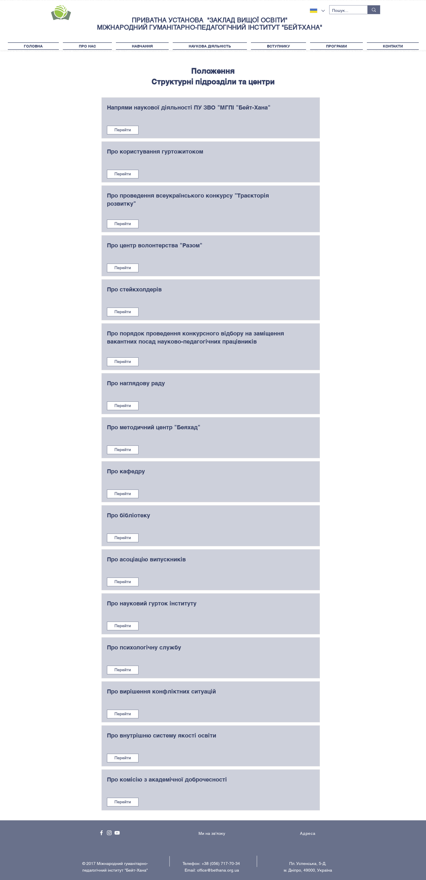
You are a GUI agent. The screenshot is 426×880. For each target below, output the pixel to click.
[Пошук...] (373, 10)
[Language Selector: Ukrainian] (317, 10)
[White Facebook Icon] (101, 833)
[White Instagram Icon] (109, 833)
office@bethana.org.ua (218, 870)
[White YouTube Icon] (117, 833)
